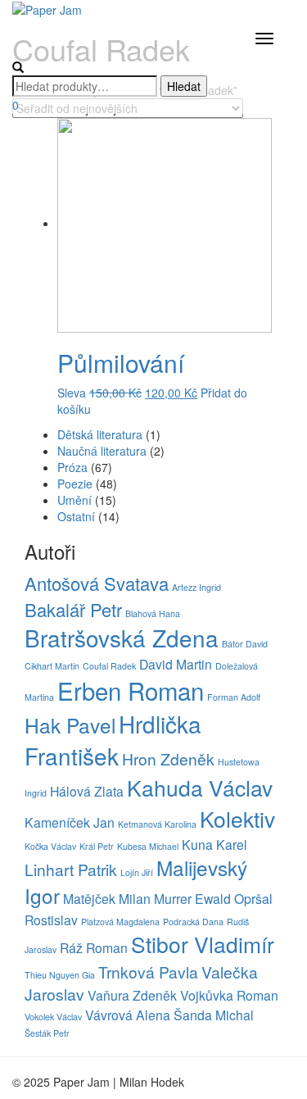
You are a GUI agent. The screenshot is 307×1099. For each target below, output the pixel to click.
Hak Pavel (70, 725)
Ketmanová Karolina (157, 824)
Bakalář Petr (73, 609)
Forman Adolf (233, 697)
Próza (72, 467)
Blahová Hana (152, 613)
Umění (74, 500)
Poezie (75, 483)
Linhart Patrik (71, 869)
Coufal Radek (109, 666)
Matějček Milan (107, 898)
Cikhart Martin (52, 666)
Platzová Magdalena (120, 921)
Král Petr (96, 846)
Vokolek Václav (53, 1016)
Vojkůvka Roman (229, 995)
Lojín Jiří (136, 872)
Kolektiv (237, 818)
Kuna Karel (214, 844)
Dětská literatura (99, 434)
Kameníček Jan (70, 822)
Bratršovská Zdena (122, 637)
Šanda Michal (214, 1015)
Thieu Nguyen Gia (60, 975)
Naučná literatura (102, 451)
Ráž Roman (94, 947)
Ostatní (76, 516)
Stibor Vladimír (202, 944)
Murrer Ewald (192, 898)
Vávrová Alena (127, 1015)
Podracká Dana (193, 921)
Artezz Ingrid (196, 587)
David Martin (175, 664)
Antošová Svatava (97, 583)
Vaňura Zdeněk (132, 995)
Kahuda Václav (200, 787)
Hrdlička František (113, 740)
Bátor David (245, 644)
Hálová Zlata (87, 791)
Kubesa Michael (147, 846)
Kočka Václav (50, 846)
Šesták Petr (47, 1033)
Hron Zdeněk (168, 758)
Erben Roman (130, 690)
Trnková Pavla (148, 971)
